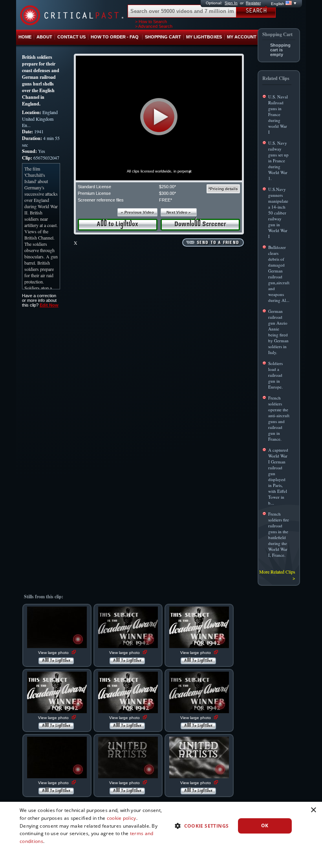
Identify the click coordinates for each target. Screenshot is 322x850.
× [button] (313, 810)
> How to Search (151, 21)
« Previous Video (137, 212)
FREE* (165, 200)
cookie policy (121, 818)
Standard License (94, 186)
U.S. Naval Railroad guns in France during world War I (278, 114)
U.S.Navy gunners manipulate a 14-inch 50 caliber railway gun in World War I (278, 212)
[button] (159, 116)
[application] (159, 118)
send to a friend (218, 243)
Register (253, 3)
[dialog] (161, 826)
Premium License (94, 193)
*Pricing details (223, 189)
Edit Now (49, 305)
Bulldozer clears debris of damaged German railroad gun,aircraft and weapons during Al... (278, 273)
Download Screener (200, 224)
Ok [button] (265, 825)
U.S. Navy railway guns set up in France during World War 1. (278, 160)
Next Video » (178, 212)
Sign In (231, 3)
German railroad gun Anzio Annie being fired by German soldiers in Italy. (278, 331)
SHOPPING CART (163, 37)
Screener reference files (101, 200)
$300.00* (167, 193)
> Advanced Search (153, 26)
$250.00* (167, 186)
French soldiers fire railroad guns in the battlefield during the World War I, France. (278, 534)
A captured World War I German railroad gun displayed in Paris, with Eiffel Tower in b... (278, 476)
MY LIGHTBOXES (204, 37)
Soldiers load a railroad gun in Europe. (275, 375)
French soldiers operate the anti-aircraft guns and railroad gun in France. (278, 418)
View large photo (54, 652)
